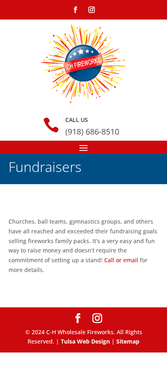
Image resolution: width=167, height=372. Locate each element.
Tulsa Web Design (85, 341)
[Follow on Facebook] (75, 9)
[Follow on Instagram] (91, 9)
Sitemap (127, 341)
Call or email (121, 260)
